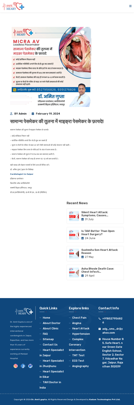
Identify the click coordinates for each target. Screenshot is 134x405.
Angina (76, 323)
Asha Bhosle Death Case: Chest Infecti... (97, 270)
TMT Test (78, 355)
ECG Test (78, 360)
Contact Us (50, 344)
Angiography (80, 366)
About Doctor (51, 323)
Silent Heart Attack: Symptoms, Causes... (94, 214)
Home (46, 317)
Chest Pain (79, 317)
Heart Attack (80, 328)
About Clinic (50, 328)
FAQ (45, 333)
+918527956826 (112, 320)
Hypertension (81, 333)
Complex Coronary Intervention (77, 345)
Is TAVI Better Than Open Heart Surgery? (98, 232)
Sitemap (48, 339)
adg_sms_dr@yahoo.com (112, 330)
